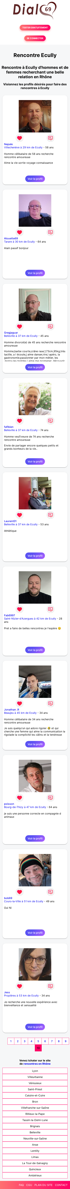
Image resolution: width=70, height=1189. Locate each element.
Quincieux (35, 1169)
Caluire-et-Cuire (35, 1095)
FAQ (21, 1185)
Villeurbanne (35, 1077)
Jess (7, 992)
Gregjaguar (11, 332)
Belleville (35, 1132)
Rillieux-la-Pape (35, 1113)
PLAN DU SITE (44, 1185)
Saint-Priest (35, 1089)
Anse (35, 1144)
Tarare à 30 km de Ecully (19, 241)
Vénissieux (35, 1083)
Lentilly (35, 1150)
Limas (35, 1157)
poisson (9, 803)
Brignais (35, 1126)
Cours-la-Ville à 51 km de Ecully (23, 901)
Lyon (35, 1070)
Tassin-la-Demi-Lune (35, 1120)
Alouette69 (11, 238)
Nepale (8, 144)
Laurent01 (10, 521)
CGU (29, 1185)
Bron (35, 1101)
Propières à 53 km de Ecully (21, 995)
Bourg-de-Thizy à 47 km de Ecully (25, 807)
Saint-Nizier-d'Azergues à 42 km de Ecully (30, 618)
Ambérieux (35, 1175)
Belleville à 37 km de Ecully (21, 335)
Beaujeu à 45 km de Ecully (20, 712)
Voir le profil (35, 178)
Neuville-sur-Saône (35, 1138)
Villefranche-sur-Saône (35, 1107)
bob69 (8, 898)
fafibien (9, 426)
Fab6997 (9, 615)
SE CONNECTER (35, 38)
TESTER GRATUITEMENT (35, 27)
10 (38, 1048)
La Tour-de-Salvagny (35, 1163)
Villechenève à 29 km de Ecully (23, 147)
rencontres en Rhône (37, 1063)
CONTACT (61, 1185)
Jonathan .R (11, 709)
